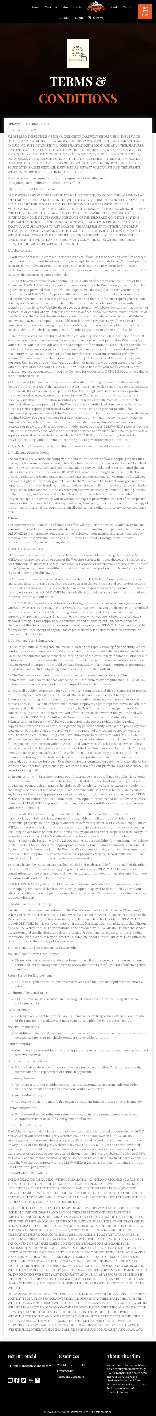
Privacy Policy (65, 1370)
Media (127, 7)
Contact (64, 17)
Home (35, 7)
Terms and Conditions (70, 1376)
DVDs (77, 7)
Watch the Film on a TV (71, 1365)
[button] (56, 7)
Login (79, 17)
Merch (49, 7)
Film (65, 7)
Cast (114, 7)
